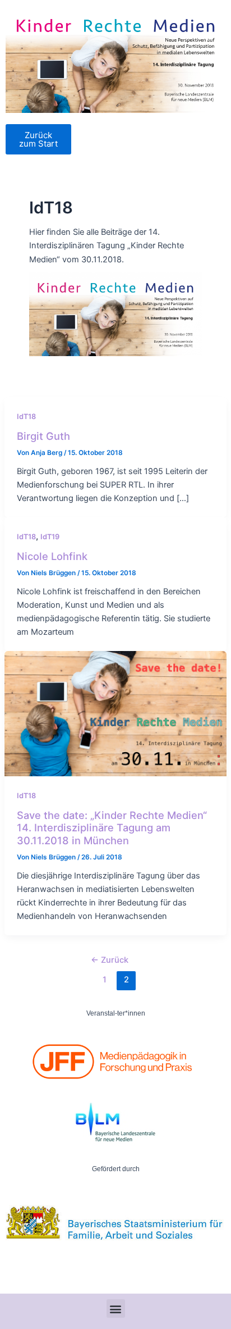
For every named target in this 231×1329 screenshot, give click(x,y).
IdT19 (49, 536)
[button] (116, 1308)
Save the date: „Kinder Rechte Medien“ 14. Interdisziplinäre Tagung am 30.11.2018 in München (112, 827)
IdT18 (26, 416)
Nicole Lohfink (52, 556)
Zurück (109, 960)
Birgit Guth (43, 436)
